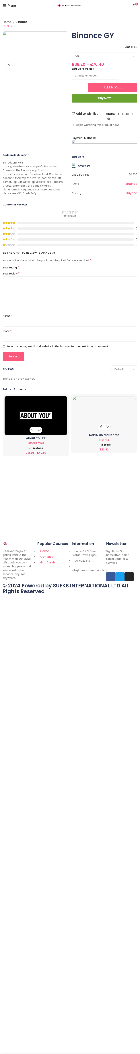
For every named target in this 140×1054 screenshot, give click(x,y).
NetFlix (104, 439)
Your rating (11, 267)
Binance (22, 22)
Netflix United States (104, 435)
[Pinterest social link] (127, 114)
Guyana (131, 193)
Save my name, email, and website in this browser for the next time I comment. (58, 346)
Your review (11, 274)
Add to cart (113, 87)
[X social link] (122, 114)
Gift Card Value (82, 69)
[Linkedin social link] (132, 114)
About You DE (36, 438)
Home (7, 22)
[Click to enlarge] (9, 65)
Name (8, 316)
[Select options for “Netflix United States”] (101, 427)
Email (7, 331)
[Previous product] (4, 26)
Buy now (104, 98)
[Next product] (12, 26)
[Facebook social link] (118, 114)
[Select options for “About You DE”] (33, 430)
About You (36, 443)
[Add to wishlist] (39, 430)
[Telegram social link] (108, 118)
